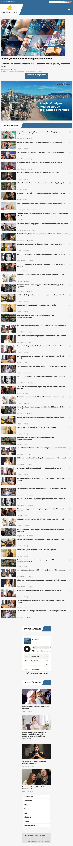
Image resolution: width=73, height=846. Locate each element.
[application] (36, 101)
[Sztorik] (10, 9)
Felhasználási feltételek (31, 835)
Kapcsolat (28, 838)
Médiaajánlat (45, 838)
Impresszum (36, 838)
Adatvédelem (43, 835)
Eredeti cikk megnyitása (36, 75)
